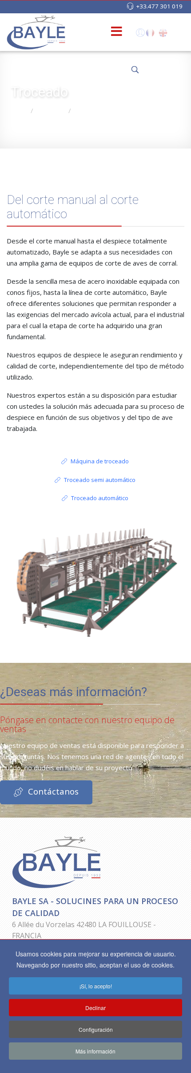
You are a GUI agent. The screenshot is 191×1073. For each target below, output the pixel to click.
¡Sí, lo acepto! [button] (96, 986)
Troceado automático (99, 498)
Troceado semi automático (99, 480)
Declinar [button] (95, 1007)
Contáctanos (52, 791)
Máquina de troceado (99, 461)
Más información (95, 1051)
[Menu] (102, 32)
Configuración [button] (96, 1029)
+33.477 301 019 (159, 6)
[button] (139, 34)
